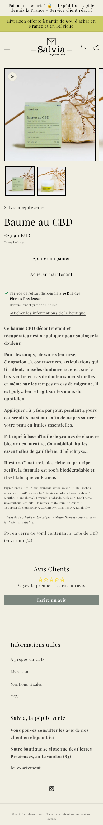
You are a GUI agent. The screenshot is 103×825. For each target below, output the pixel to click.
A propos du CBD (27, 659)
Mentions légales (26, 684)
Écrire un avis (51, 600)
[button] (7, 47)
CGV (15, 696)
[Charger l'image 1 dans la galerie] (20, 181)
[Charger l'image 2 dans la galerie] (51, 181)
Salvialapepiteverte (33, 814)
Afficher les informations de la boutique (48, 313)
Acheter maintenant (51, 274)
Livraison (20, 671)
